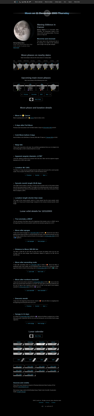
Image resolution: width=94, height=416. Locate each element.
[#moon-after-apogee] (14, 230)
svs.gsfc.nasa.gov (21, 391)
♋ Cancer (31, 117)
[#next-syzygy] (14, 314)
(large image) (16, 47)
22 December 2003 (50, 236)
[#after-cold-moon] (14, 135)
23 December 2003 (24, 287)
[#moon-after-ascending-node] (14, 262)
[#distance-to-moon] (14, 249)
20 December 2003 (42, 268)
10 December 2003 (38, 282)
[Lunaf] (22, 2)
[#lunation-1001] (14, 168)
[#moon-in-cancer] (14, 115)
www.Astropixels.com (23, 386)
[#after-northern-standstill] (14, 279)
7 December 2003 (34, 232)
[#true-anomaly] (14, 219)
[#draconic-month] (14, 298)
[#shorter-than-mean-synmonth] (14, 198)
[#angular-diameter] (14, 156)
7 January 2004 (49, 137)
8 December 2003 (47, 127)
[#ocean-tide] (14, 145)
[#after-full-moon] (14, 125)
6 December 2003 (35, 264)
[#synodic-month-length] (14, 183)
